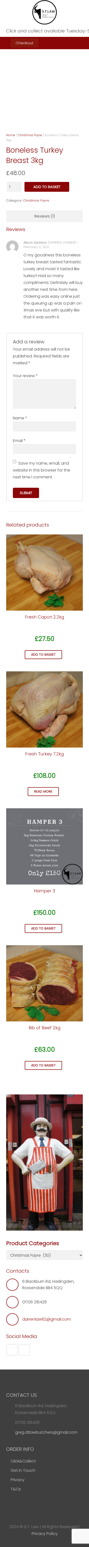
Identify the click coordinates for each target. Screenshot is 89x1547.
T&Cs (16, 1489)
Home (10, 135)
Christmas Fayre (30, 135)
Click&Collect (23, 1461)
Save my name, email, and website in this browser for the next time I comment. (41, 470)
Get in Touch (23, 1470)
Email (19, 440)
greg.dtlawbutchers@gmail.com (46, 1432)
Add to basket (46, 186)
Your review (25, 376)
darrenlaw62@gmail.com (46, 1319)
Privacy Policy (45, 1533)
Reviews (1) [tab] (44, 216)
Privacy (17, 1480)
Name (20, 418)
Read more (43, 791)
